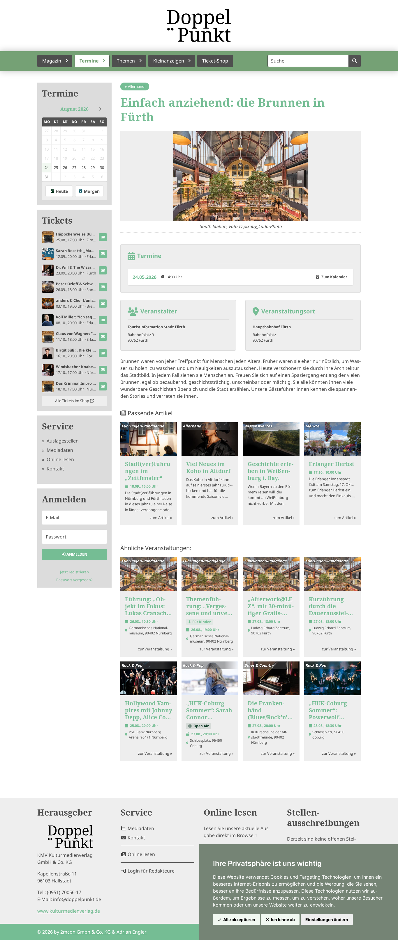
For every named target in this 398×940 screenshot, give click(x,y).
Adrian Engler (132, 932)
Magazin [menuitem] (51, 61)
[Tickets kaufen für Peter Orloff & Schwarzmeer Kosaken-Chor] (103, 287)
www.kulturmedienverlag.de (68, 911)
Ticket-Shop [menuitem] (215, 61)
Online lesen (59, 459)
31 (47, 176)
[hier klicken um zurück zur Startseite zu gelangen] (199, 25)
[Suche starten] (354, 61)
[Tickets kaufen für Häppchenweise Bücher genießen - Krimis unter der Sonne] (103, 237)
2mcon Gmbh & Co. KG (85, 932)
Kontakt (54, 468)
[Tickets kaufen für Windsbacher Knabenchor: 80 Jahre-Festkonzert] (103, 370)
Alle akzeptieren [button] (239, 919)
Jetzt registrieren (74, 572)
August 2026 (74, 109)
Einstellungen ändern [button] (326, 919)
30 (102, 167)
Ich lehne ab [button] (283, 919)
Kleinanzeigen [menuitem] (168, 61)
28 (84, 167)
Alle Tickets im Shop (72, 400)
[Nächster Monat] (100, 109)
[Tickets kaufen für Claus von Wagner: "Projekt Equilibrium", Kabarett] (103, 337)
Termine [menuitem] (89, 61)
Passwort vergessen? (74, 579)
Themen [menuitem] (126, 61)
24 (47, 167)
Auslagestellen (62, 441)
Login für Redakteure (150, 871)
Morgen (92, 191)
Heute (62, 191)
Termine (60, 93)
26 (65, 167)
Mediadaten (59, 450)
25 (56, 167)
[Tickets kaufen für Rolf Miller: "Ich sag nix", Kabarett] (103, 320)
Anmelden (76, 554)
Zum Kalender (334, 276)
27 (74, 167)
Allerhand (136, 86)
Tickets (57, 220)
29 (93, 167)
